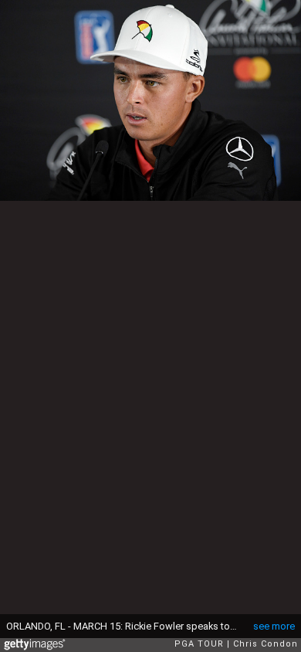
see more (274, 626)
